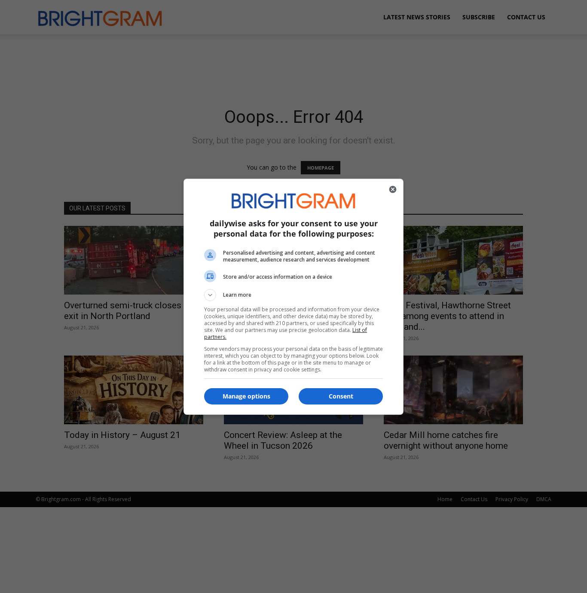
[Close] (392, 189)
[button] (293, 295)
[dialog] (293, 297)
